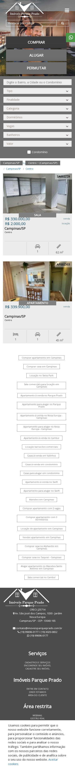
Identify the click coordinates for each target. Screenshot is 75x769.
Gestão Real (37, 718)
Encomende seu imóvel (37, 665)
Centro (29, 168)
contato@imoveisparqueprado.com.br (39, 628)
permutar (36, 68)
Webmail (37, 715)
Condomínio (40, 152)
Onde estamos (37, 691)
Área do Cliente (37, 695)
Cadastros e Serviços (37, 662)
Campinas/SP (13, 168)
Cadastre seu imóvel (37, 668)
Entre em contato (38, 688)
